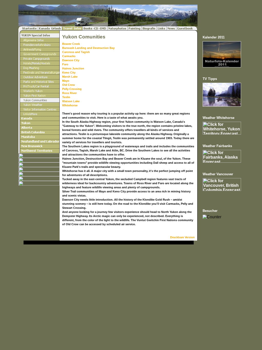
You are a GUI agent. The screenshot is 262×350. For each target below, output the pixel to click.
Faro (65, 64)
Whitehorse (70, 105)
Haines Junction (73, 68)
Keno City (68, 72)
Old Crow (68, 84)
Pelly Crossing (72, 88)
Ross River (69, 93)
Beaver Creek (71, 43)
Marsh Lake (70, 76)
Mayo (65, 80)
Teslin (66, 97)
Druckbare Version (182, 237)
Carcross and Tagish (76, 52)
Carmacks (68, 56)
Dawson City (70, 60)
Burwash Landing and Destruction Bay (88, 47)
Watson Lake (71, 101)
